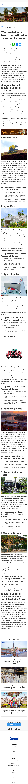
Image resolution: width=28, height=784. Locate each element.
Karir (13, 772)
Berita (13, 775)
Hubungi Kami (14, 724)
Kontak (13, 782)
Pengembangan (13, 763)
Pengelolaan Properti (13, 765)
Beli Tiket (13, 746)
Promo (13, 749)
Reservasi (13, 1)
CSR (14, 777)
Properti (3, 1)
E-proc (13, 779)
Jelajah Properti (13, 760)
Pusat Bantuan (13, 754)
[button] (25, 4)
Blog (2, 26)
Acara (13, 751)
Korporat (8, 1)
